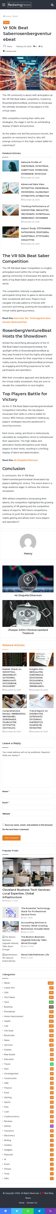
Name (6, 791)
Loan (6, 1111)
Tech (6, 1002)
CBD (6, 1083)
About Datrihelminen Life (35, 954)
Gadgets (8, 1150)
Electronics (9, 1135)
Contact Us (32, 1202)
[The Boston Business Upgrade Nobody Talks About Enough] (10, 943)
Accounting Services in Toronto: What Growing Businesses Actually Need (35, 925)
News (7, 1040)
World (15, 16)
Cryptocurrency (11, 1116)
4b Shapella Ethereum (26, 460)
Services (8, 1045)
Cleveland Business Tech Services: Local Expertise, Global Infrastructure (26, 893)
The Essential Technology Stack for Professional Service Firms (35, 911)
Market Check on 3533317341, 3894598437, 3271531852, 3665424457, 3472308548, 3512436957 (11, 678)
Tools (6, 1173)
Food (6, 1092)
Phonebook (9, 1011)
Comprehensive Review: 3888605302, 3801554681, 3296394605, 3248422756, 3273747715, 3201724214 (14, 719)
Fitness (7, 1169)
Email (5, 802)
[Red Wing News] (19, 4)
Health (7, 1021)
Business (8, 1007)
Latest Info (9, 988)
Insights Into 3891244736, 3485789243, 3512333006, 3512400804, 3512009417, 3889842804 (36, 678)
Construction (10, 1078)
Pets (6, 1107)
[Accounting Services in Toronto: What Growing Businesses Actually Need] (10, 926)
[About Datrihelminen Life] (10, 958)
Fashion (8, 1049)
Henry (9, 46)
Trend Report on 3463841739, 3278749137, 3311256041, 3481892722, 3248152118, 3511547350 (38, 719)
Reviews (8, 1121)
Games (7, 1126)
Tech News (9, 997)
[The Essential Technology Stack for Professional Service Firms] (10, 912)
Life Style (8, 1030)
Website (6, 814)
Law (6, 1026)
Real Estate (9, 1054)
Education (9, 1059)
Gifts (6, 1178)
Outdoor (8, 1145)
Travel (7, 1064)
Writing (7, 1140)
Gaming (7, 1097)
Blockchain (9, 1035)
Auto (6, 1069)
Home (8, 16)
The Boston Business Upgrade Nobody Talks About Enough (34, 940)
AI (5, 1159)
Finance (8, 1088)
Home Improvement (13, 1016)
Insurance (9, 1131)
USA (6, 992)
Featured (8, 1154)
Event (7, 1164)
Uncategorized (11, 1073)
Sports (7, 1102)
